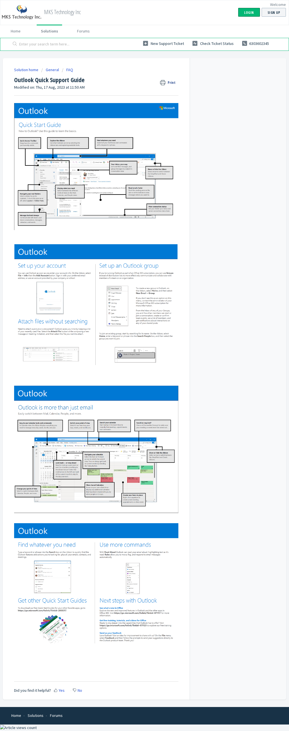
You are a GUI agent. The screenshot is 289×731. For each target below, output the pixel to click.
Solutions (49, 31)
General (52, 69)
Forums (83, 31)
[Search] (15, 44)
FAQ (69, 69)
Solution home (26, 69)
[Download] (134, 299)
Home (16, 31)
